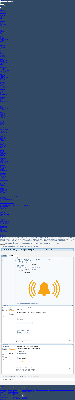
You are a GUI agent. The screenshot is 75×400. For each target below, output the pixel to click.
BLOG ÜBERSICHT (3, 233)
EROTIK (1, 51)
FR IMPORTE (2, 122)
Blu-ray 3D (46, 390)
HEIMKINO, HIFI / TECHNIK (5, 201)
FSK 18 (1, 218)
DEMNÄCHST (2, 86)
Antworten (4, 255)
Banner (9, 393)
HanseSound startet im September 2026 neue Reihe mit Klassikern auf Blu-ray (34, 240)
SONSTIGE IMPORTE (4, 129)
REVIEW (1, 52)
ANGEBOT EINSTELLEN (4, 214)
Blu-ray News (25, 397)
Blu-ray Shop (24, 391)
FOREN (1, 193)
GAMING (1, 200)
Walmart (23, 311)
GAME (1, 25)
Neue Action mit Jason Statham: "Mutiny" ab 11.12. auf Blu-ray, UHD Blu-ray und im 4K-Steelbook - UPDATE (21, 237)
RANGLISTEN (2, 235)
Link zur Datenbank (21, 353)
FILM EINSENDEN (3, 135)
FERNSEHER (2, 23)
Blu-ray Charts (33, 389)
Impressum (15, 393)
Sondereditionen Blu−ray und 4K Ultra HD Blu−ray (17, 246)
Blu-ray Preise (2, 392)
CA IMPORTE (2, 118)
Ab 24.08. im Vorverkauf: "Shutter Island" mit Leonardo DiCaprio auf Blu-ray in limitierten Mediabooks (36, 242)
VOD (1, 130)
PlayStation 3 (53, 389)
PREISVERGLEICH (3, 231)
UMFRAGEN (2, 15)
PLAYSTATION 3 (3, 163)
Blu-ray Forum (4, 246)
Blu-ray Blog (10, 391)
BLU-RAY (1, 81)
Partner (9, 394)
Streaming (72, 390)
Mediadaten (15, 392)
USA (32, 269)
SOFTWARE (2, 38)
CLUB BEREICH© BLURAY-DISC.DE (7, 203)
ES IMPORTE (2, 121)
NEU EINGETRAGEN (4, 87)
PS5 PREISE (2, 68)
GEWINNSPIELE (3, 13)
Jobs (9, 395)
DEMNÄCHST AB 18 (4, 222)
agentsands (5, 346)
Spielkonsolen (38, 389)
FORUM (1, 191)
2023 (35, 269)
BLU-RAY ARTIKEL (3, 17)
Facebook (15, 390)
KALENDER (2, 84)
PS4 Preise (2, 393)
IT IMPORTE (2, 123)
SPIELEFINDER (3, 140)
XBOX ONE (2, 182)
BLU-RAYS (2, 63)
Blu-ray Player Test (26, 390)
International (35, 246)
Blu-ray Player (32, 390)
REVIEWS (2, 78)
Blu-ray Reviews (71, 389)
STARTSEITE (2, 10)
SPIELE (1, 136)
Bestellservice (2, 391)
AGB (14, 395)
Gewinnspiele (10, 389)
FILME (1, 48)
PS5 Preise (2, 394)
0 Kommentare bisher (34, 303)
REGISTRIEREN (3, 230)
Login (1, 6)
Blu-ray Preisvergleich (46, 389)
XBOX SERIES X (3, 173)
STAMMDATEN (3, 216)
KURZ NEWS (2, 46)
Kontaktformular (16, 389)
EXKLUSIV (2, 22)
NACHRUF (2, 34)
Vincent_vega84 (6, 307)
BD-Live (37, 390)
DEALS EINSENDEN (3, 72)
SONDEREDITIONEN (4, 39)
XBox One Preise (3, 395)
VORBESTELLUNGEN (4, 77)
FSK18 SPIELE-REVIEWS (4, 224)
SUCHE (1, 207)
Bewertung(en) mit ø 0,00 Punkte (23, 303)
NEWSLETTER (3, 11)
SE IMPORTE (2, 125)
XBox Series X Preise (4, 397)
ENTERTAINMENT (3, 204)
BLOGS (1, 16)
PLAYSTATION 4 (3, 154)
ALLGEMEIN (2, 47)
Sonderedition (29, 246)
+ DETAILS (20, 270)
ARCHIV (1, 59)
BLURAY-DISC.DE (3, 53)
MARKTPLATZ (3, 208)
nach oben (2, 386)
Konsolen (68, 390)
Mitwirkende (15, 394)
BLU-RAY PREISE (3, 67)
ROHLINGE (2, 37)
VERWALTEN (2, 215)
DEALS (2, 61)
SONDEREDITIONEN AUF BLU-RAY (6, 199)
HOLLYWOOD (2, 28)
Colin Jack (34, 267)
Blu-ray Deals (25, 398)
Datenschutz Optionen (17, 398)
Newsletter (2, 389)
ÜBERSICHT (2, 19)
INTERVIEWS (2, 29)
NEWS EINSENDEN (3, 60)
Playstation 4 (41, 390)
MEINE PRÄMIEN (3, 236)
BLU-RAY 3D (2, 89)
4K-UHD (1, 95)
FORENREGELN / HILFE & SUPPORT (7, 194)
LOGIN (1, 229)
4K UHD (57, 390)
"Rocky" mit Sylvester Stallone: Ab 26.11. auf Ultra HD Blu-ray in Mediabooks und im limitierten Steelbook (39, 243)
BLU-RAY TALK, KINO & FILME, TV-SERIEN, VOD (9, 196)
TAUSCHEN (2, 212)
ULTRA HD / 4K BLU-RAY (5, 198)
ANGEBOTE (2, 45)
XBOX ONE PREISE (3, 71)
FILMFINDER (2, 79)
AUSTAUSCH (2, 21)
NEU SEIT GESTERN (4, 206)
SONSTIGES (2, 66)
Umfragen (10, 390)
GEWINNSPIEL (2, 26)
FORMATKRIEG (3, 24)
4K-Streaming (25, 389)
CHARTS (2, 83)
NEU (1, 85)
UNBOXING (2, 44)
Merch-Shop (10, 392)
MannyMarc (18, 341)
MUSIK (1, 33)
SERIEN (1, 49)
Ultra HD (61, 389)
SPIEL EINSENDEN (3, 153)
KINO (1, 30)
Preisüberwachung (3, 390)
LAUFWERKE (2, 31)
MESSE (1, 32)
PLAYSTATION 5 (3, 145)
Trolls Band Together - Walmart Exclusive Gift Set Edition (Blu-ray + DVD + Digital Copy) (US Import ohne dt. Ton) (35, 259)
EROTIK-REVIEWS (3, 226)
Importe (33, 270)
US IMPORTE (2, 128)
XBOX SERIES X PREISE (4, 70)
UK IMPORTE (2, 127)
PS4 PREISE (2, 69)
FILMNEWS (2, 76)
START (1, 9)
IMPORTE (2, 109)
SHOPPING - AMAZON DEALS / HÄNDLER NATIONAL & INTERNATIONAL (14, 205)
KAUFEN (1, 211)
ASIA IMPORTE (3, 115)
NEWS (1, 18)
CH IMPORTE (2, 120)
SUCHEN (1, 213)
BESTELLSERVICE (3, 132)
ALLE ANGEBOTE (3, 62)
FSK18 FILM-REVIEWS (4, 223)
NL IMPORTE (2, 124)
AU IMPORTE (2, 117)
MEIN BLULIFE (2, 228)
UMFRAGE (2, 43)
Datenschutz (16, 397)
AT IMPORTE (2, 116)
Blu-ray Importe (31, 391)
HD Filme (57, 389)
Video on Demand (52, 390)
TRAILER (2, 41)
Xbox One (61, 390)
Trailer (64, 390)
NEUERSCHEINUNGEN (4, 221)
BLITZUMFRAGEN (3, 14)
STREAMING (2, 197)
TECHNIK (2, 40)
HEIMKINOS (2, 234)
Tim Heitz (38, 267)
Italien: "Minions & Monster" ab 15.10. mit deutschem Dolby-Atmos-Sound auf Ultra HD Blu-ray (25, 239)
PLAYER (1, 36)
